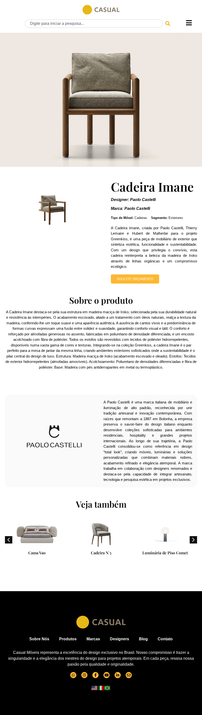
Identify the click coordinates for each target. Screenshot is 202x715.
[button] (5, 100)
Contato (165, 639)
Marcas (93, 639)
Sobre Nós (39, 639)
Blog (143, 639)
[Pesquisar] (168, 23)
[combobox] (94, 23)
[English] (94, 687)
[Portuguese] (107, 687)
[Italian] (101, 687)
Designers (119, 639)
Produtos (68, 639)
